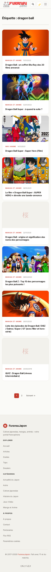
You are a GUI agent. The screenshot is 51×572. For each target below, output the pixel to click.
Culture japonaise (10, 491)
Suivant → (30, 395)
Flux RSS (7, 536)
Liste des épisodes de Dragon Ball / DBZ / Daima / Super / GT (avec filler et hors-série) (25, 329)
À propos (7, 519)
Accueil (6, 446)
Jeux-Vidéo (8, 502)
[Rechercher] (33, 4)
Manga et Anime (13, 60)
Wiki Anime (10, 146)
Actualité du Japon (11, 480)
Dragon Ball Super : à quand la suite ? (23, 109)
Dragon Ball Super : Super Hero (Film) (24, 151)
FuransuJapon (24, 554)
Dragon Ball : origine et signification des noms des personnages (25, 238)
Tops (5, 462)
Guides (6, 457)
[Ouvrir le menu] (45, 4)
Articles (6, 451)
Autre (5, 485)
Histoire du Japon (10, 496)
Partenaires (8, 530)
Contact (6, 524)
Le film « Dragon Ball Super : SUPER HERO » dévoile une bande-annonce (23, 194)
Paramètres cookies (11, 541)
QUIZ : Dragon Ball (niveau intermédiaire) (18, 374)
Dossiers (6, 468)
